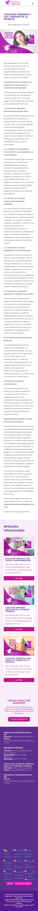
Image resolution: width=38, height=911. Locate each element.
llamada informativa (19, 719)
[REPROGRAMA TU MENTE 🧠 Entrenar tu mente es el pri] (29, 875)
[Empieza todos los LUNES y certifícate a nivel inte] (29, 854)
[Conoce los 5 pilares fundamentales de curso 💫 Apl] (19, 875)
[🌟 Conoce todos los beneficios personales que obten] (8, 854)
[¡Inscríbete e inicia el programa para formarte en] (8, 865)
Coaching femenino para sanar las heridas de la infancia (18, 660)
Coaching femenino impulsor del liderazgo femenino (17, 609)
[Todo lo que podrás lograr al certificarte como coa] (19, 854)
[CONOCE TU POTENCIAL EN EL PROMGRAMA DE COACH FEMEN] (19, 865)
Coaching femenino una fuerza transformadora (18, 559)
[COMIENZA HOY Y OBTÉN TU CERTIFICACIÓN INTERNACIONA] (8, 875)
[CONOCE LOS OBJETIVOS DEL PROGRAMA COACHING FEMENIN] (29, 865)
